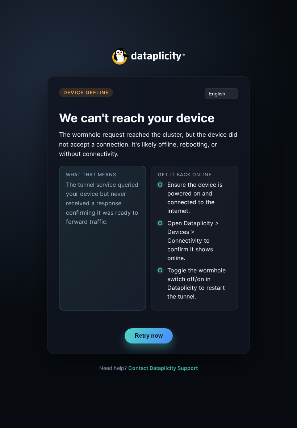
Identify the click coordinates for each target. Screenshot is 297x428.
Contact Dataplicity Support (163, 368)
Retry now (149, 336)
